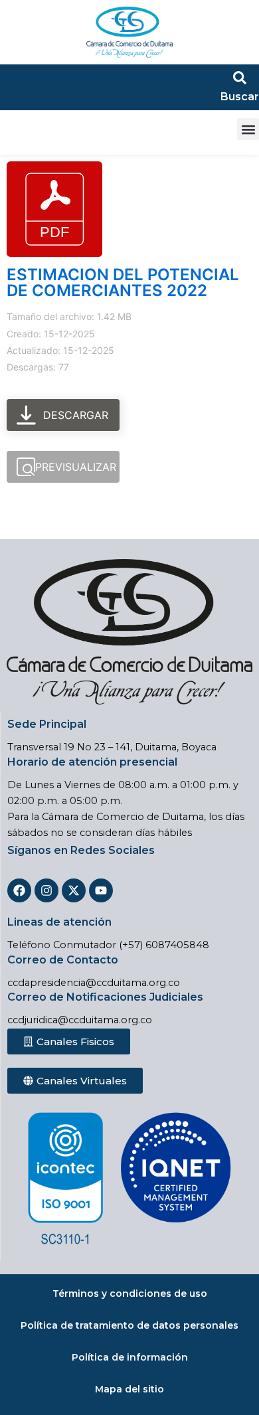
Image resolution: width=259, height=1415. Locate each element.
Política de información (130, 1357)
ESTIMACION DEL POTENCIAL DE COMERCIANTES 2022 (123, 282)
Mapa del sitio (129, 1389)
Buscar (239, 96)
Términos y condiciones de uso (129, 1293)
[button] (248, 129)
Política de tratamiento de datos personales (129, 1325)
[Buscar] (239, 77)
